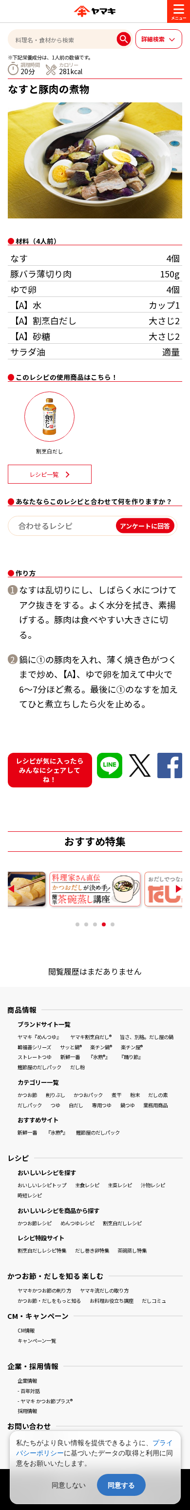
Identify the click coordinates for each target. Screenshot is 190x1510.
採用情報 (27, 1410)
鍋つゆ (127, 1105)
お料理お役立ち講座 (111, 1300)
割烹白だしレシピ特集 (42, 1250)
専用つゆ (102, 1105)
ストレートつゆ (35, 1056)
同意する (121, 1485)
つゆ (55, 1105)
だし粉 (77, 1067)
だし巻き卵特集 (92, 1250)
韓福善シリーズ (34, 1047)
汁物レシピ (153, 1185)
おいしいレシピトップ (42, 1185)
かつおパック (88, 1094)
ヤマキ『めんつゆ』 (39, 1036)
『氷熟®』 (99, 1056)
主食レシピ (87, 1185)
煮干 (116, 1094)
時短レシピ (30, 1195)
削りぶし (55, 1094)
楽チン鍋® (101, 1047)
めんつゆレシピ (77, 1223)
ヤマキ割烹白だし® (91, 1036)
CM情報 (26, 1330)
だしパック (30, 1105)
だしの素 (158, 1094)
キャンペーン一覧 (37, 1340)
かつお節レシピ (35, 1223)
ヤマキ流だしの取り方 (104, 1290)
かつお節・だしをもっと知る (49, 1300)
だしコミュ (154, 1300)
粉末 (135, 1094)
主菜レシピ (120, 1185)
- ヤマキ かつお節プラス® (45, 1401)
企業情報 (27, 1380)
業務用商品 (155, 1105)
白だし (76, 1105)
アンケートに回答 (145, 525)
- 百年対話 (29, 1390)
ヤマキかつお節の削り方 (44, 1290)
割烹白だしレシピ (122, 1223)
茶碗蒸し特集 (132, 1250)
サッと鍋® (71, 1047)
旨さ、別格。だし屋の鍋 (146, 1036)
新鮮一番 (70, 1056)
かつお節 (27, 1094)
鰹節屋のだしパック (39, 1067)
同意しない (69, 1485)
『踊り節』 (131, 1056)
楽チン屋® (132, 1047)
